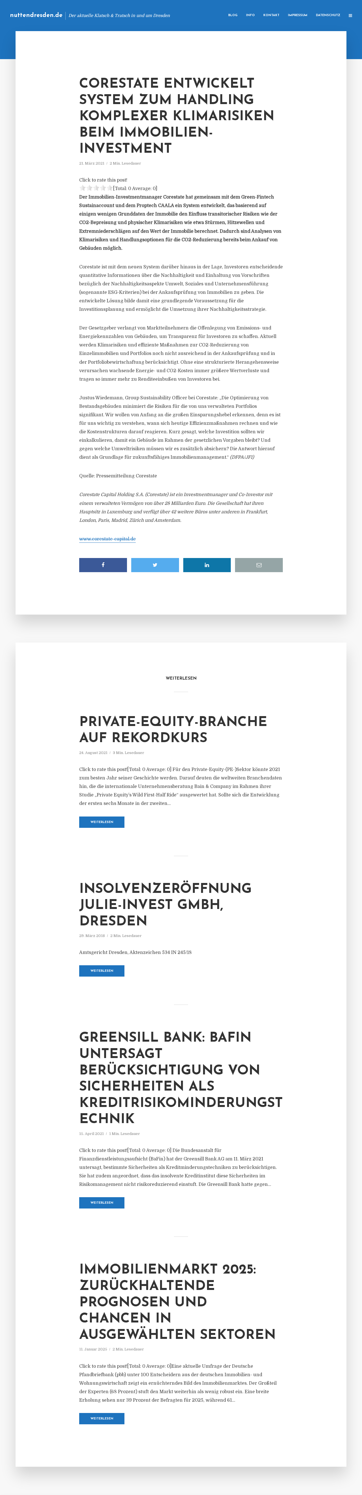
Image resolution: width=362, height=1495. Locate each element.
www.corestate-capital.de (107, 539)
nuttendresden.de (36, 15)
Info (250, 15)
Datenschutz (328, 15)
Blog (233, 15)
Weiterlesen (101, 822)
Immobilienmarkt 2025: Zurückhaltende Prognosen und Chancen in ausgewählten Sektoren (177, 1302)
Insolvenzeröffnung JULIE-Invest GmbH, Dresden (165, 906)
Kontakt (271, 15)
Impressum (297, 15)
